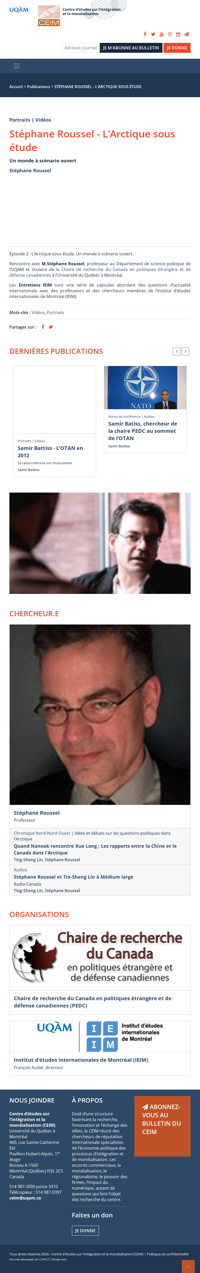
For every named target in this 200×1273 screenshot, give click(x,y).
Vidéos (43, 120)
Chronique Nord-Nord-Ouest (42, 833)
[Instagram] (170, 34)
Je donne (85, 1231)
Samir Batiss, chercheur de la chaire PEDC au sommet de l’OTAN (142, 431)
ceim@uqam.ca (25, 1198)
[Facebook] (145, 34)
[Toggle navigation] (16, 66)
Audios (149, 416)
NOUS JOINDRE (31, 1100)
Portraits (19, 120)
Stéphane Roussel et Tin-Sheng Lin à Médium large (73, 877)
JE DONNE (177, 48)
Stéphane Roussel (30, 170)
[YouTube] (161, 34)
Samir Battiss (28, 469)
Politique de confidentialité (168, 1254)
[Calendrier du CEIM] (178, 34)
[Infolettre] (186, 34)
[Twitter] (153, 34)
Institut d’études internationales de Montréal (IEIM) (81, 1059)
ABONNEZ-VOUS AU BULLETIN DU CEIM (161, 1119)
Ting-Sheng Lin (28, 860)
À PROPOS (87, 1100)
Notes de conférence (124, 416)
